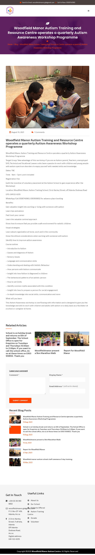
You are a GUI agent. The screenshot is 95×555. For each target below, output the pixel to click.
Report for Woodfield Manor (34, 449)
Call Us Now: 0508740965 (66, 2)
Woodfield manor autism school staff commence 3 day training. (48, 459)
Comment (14, 375)
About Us (34, 500)
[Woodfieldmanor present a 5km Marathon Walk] (47, 340)
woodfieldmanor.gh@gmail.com (22, 508)
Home (10, 44)
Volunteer (34, 522)
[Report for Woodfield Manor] (76, 340)
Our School (35, 504)
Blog (16, 44)
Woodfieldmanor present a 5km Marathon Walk (42, 440)
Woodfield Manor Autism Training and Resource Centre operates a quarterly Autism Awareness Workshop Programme (53, 418)
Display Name (56, 375)
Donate (33, 518)
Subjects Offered (37, 508)
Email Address (56, 386)
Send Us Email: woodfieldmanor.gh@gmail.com (38, 2)
